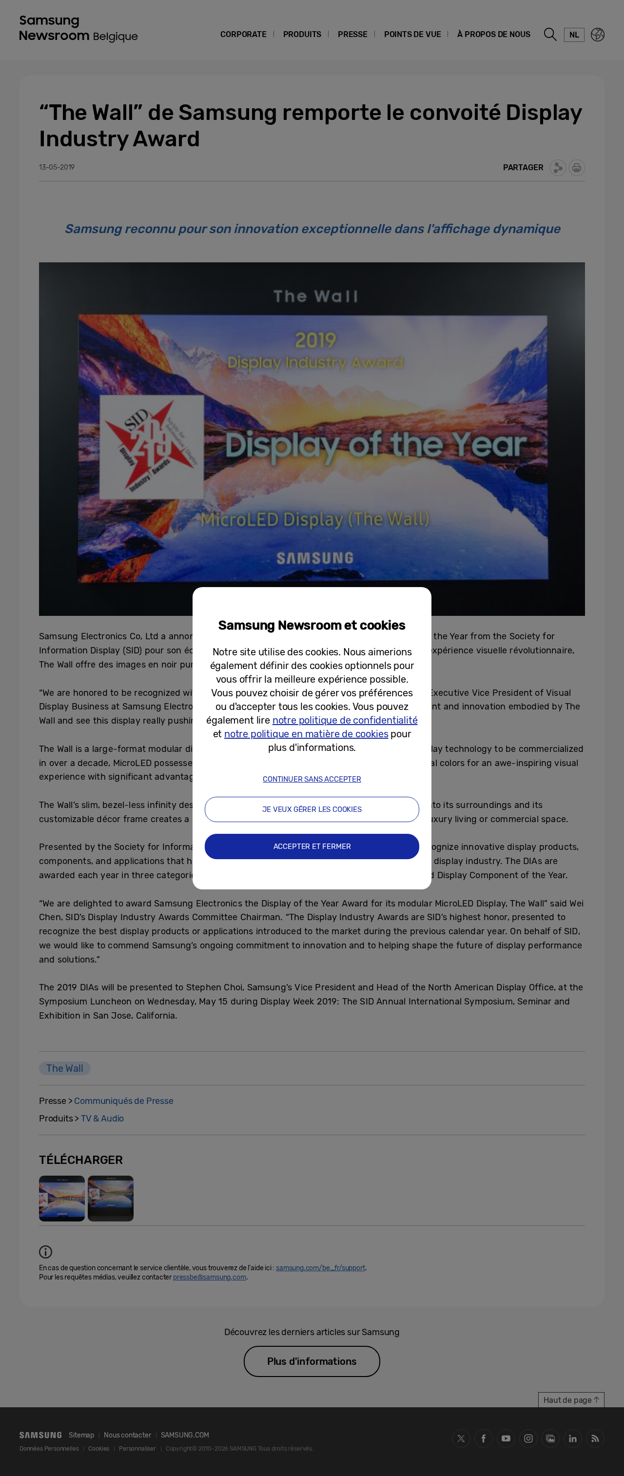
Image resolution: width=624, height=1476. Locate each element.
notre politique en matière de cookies (306, 734)
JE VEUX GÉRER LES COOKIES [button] (312, 809)
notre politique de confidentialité (345, 720)
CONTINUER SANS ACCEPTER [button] (312, 779)
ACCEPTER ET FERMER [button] (312, 846)
